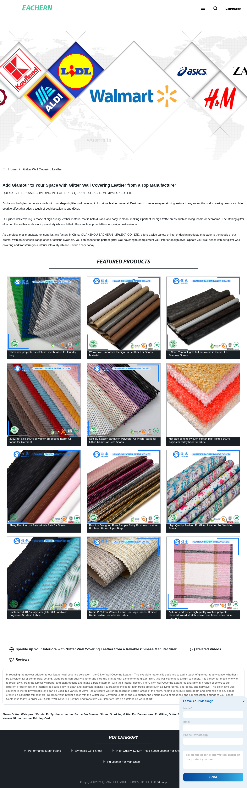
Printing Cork (42, 718)
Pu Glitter (161, 714)
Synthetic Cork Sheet (88, 750)
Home (12, 169)
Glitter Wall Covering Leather (43, 169)
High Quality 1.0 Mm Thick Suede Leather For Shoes (149, 750)
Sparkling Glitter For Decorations (131, 714)
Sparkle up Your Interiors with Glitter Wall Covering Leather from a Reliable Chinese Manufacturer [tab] (96, 649)
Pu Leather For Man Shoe (123, 761)
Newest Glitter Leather (17, 718)
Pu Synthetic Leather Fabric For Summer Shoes (77, 714)
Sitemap (162, 782)
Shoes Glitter (11, 714)
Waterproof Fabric (33, 714)
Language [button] (233, 8)
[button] (203, 8)
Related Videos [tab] (208, 649)
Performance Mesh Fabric (44, 750)
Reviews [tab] (22, 659)
